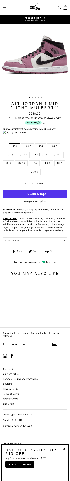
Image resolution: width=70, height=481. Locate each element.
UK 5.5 (23, 154)
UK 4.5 (53, 146)
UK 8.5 (47, 163)
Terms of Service (12, 393)
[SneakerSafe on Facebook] (12, 356)
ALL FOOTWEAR (20, 464)
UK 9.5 (34, 171)
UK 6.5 (57, 154)
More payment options (35, 201)
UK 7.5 (21, 163)
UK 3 (14, 146)
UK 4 (40, 146)
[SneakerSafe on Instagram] (5, 356)
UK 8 (34, 163)
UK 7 (8, 163)
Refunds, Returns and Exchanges (20, 379)
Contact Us (9, 369)
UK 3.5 (27, 146)
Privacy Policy (10, 388)
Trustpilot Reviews (12, 443)
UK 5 (10, 154)
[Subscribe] (54, 344)
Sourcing (7, 383)
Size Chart (12, 241)
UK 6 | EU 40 (40, 154)
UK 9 (59, 163)
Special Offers (10, 398)
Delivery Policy (11, 373)
